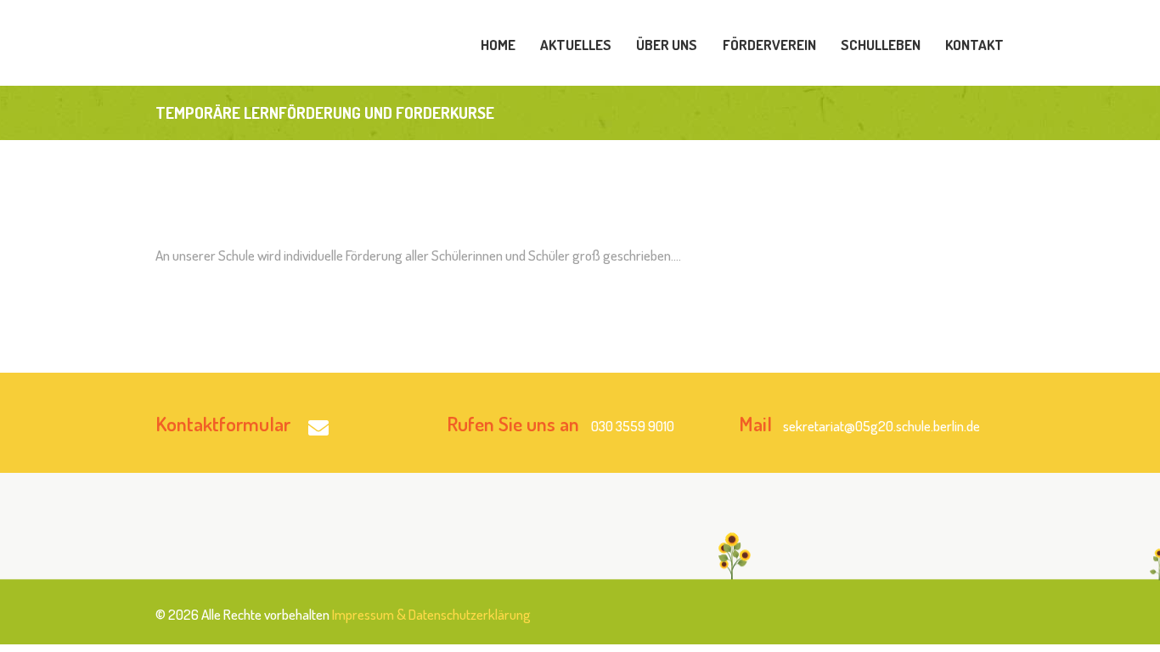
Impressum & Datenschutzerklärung (431, 614)
